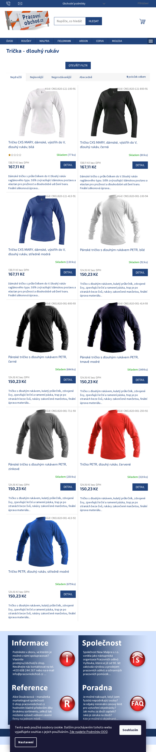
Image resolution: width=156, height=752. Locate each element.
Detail (68, 165)
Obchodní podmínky (74, 3)
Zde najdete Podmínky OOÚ (88, 732)
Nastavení (25, 742)
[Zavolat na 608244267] (12, 3)
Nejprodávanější (61, 77)
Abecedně (86, 77)
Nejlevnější (36, 77)
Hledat (94, 21)
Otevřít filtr (78, 65)
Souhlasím (130, 730)
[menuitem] (9, 41)
